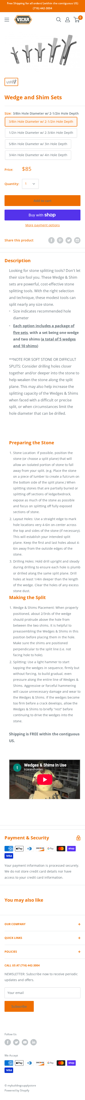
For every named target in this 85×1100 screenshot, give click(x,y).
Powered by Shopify (17, 1090)
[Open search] (58, 19)
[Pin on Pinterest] (60, 240)
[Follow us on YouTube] (25, 1042)
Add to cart (42, 200)
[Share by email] (77, 240)
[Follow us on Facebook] (8, 1042)
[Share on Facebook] (51, 240)
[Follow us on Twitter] (16, 1042)
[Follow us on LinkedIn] (33, 1042)
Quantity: (12, 184)
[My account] (67, 19)
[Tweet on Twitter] (69, 240)
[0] (77, 19)
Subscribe (19, 1006)
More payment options (42, 225)
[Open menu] (7, 19)
